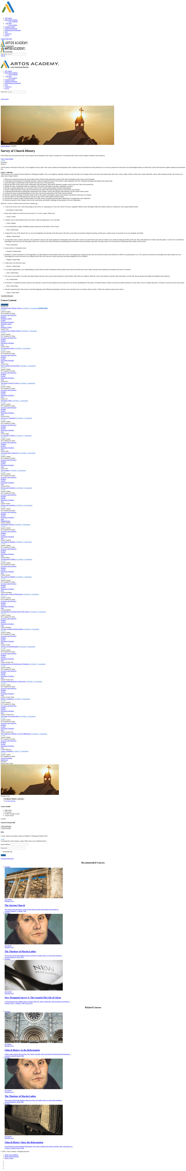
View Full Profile (6, 826)
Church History (6, 146)
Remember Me (7, 851)
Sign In (3, 55)
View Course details (7, 159)
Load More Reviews (7, 296)
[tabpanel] (93, 172)
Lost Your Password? (7, 858)
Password (4, 848)
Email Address (5, 844)
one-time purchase (10, 801)
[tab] (93, 161)
